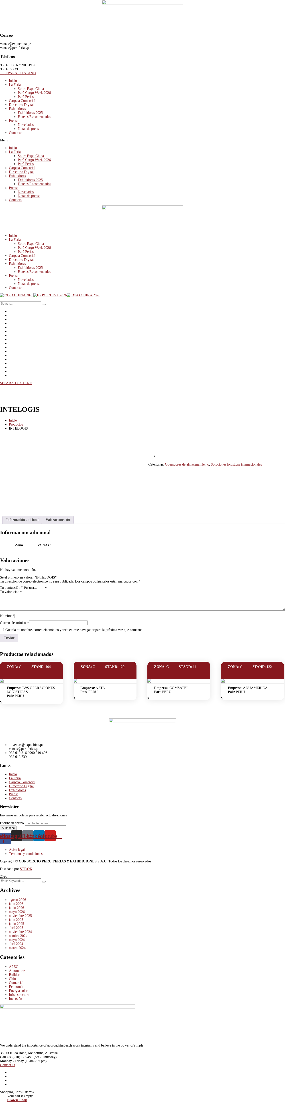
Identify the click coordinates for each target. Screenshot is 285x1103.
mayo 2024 (17, 940)
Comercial (16, 982)
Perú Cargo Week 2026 (34, 92)
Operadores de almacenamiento (187, 464)
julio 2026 (16, 904)
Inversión (15, 999)
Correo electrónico (14, 623)
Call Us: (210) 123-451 (16, 1057)
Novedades (26, 125)
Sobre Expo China (31, 88)
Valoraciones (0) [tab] (58, 520)
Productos (16, 424)
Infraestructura (19, 995)
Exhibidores (17, 109)
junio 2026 (16, 908)
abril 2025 (16, 928)
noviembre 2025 (20, 916)
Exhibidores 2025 (30, 113)
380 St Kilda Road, (13, 1053)
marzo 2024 (17, 948)
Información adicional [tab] (22, 520)
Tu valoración (11, 592)
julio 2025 (16, 920)
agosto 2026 (17, 900)
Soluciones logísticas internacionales (236, 464)
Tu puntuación (11, 587)
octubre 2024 (18, 936)
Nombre (7, 616)
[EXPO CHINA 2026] (16, 295)
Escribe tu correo (12, 823)
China (13, 978)
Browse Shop (17, 1100)
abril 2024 (16, 944)
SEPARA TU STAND (16, 383)
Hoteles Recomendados (34, 117)
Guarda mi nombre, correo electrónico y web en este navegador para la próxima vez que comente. (73, 630)
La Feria (15, 84)
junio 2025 (16, 924)
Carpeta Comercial (22, 100)
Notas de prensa (29, 129)
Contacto (15, 133)
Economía (16, 986)
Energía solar (18, 990)
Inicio (13, 80)
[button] (142, 140)
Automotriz (17, 970)
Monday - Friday (12, 1061)
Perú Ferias (26, 96)
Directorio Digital (21, 104)
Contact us (7, 1065)
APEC (13, 966)
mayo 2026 (17, 912)
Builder (14, 974)
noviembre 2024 (20, 932)
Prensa (13, 121)
